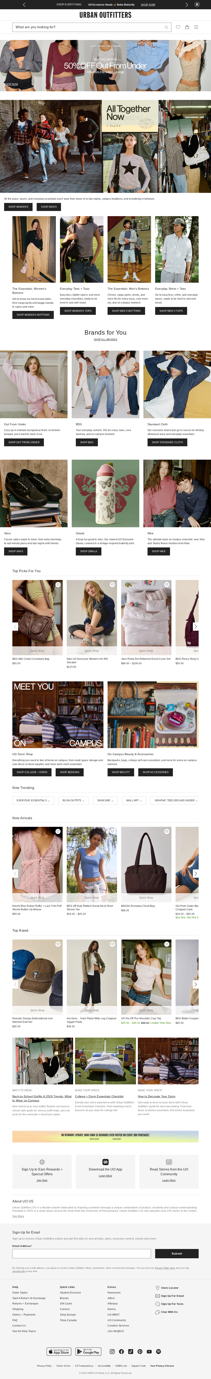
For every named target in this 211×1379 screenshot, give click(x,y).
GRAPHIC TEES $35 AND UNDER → (176, 800)
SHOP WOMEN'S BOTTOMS (33, 314)
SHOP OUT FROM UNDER (24, 442)
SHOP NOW (11, 84)
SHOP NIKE (159, 551)
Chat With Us (169, 1312)
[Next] (195, 626)
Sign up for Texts (172, 1304)
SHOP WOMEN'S (136, 4)
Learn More (105, 1175)
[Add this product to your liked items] (58, 584)
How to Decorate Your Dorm (157, 1096)
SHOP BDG (87, 442)
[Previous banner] (24, 4)
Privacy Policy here (165, 1268)
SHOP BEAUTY (121, 772)
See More (18, 1216)
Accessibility (104, 1366)
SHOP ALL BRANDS (105, 339)
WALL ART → (134, 800)
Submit (177, 1253)
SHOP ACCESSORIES (156, 772)
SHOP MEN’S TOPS (171, 310)
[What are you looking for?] (166, 27)
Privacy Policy (44, 1366)
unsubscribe (18, 1271)
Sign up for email (172, 1296)
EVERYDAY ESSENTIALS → (33, 800)
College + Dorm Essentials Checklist (99, 1096)
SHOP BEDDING (69, 772)
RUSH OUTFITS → (73, 800)
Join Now (42, 1180)
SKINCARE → (105, 800)
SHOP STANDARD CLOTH (167, 442)
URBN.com (121, 1366)
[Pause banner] (197, 4)
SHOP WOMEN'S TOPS (77, 310)
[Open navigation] (196, 27)
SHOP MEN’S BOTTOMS (126, 310)
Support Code (138, 1366)
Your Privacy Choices (162, 1366)
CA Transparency (84, 1366)
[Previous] (16, 626)
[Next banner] (186, 4)
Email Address (21, 1246)
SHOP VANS (15, 551)
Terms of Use (63, 1366)
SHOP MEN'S (159, 4)
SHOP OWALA (88, 551)
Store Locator (170, 1287)
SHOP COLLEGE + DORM (32, 772)
